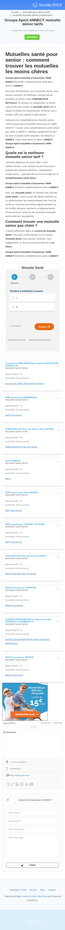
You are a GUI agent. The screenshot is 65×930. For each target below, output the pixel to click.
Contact (52, 890)
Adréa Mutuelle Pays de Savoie (20, 573)
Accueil (14, 12)
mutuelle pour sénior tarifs (36, 12)
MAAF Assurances (14, 605)
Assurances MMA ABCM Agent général (24, 383)
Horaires (33, 727)
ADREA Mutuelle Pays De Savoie (21, 446)
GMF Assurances (13, 415)
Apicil (8, 478)
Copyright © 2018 (18, 890)
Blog (42, 890)
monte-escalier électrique (35, 896)
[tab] (32, 365)
